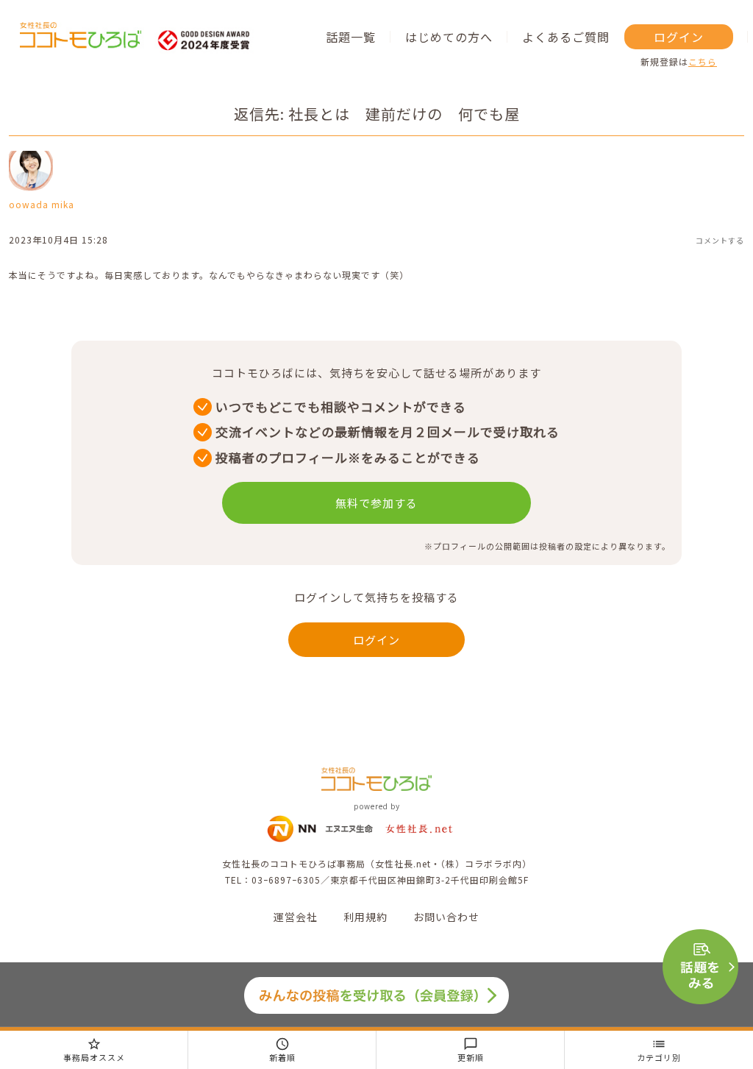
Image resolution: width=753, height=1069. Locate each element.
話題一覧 (351, 37)
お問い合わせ (446, 917)
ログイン (679, 37)
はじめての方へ (449, 37)
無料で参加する (376, 503)
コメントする (720, 240)
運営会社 (296, 917)
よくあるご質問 (566, 37)
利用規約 (365, 917)
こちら (702, 61)
